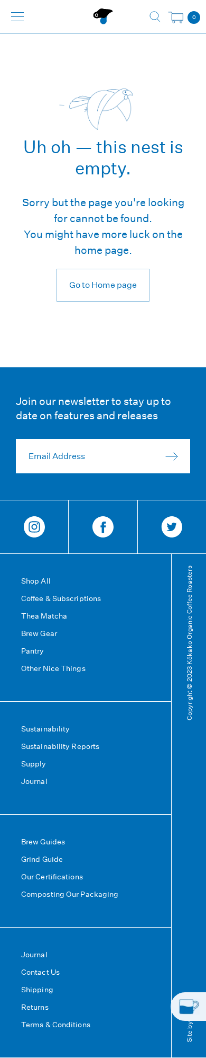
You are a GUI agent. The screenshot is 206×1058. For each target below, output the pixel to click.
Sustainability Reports (60, 746)
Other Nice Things (53, 668)
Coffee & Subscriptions (61, 598)
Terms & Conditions (55, 1024)
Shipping (37, 989)
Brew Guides (43, 842)
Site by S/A (188, 1025)
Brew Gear (39, 633)
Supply (33, 764)
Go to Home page (103, 285)
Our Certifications (52, 876)
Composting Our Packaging (69, 894)
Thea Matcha (44, 616)
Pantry (32, 651)
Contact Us (40, 972)
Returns (35, 1007)
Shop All (36, 581)
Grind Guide (42, 859)
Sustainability (45, 729)
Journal (34, 781)
